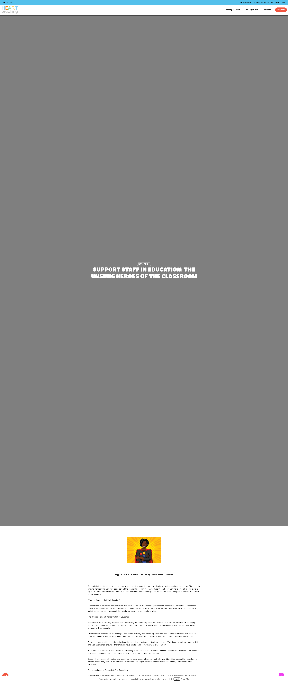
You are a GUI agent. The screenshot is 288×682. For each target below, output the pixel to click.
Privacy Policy (185, 679)
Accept (177, 679)
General (144, 264)
